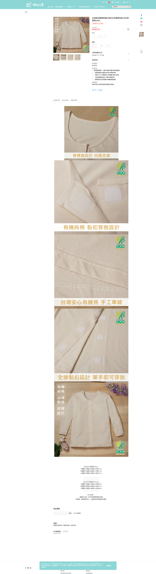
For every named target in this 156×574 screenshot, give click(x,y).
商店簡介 (62, 571)
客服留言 (88, 571)
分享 (95, 90)
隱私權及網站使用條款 (65, 573)
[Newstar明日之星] (35, 5)
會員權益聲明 (89, 573)
